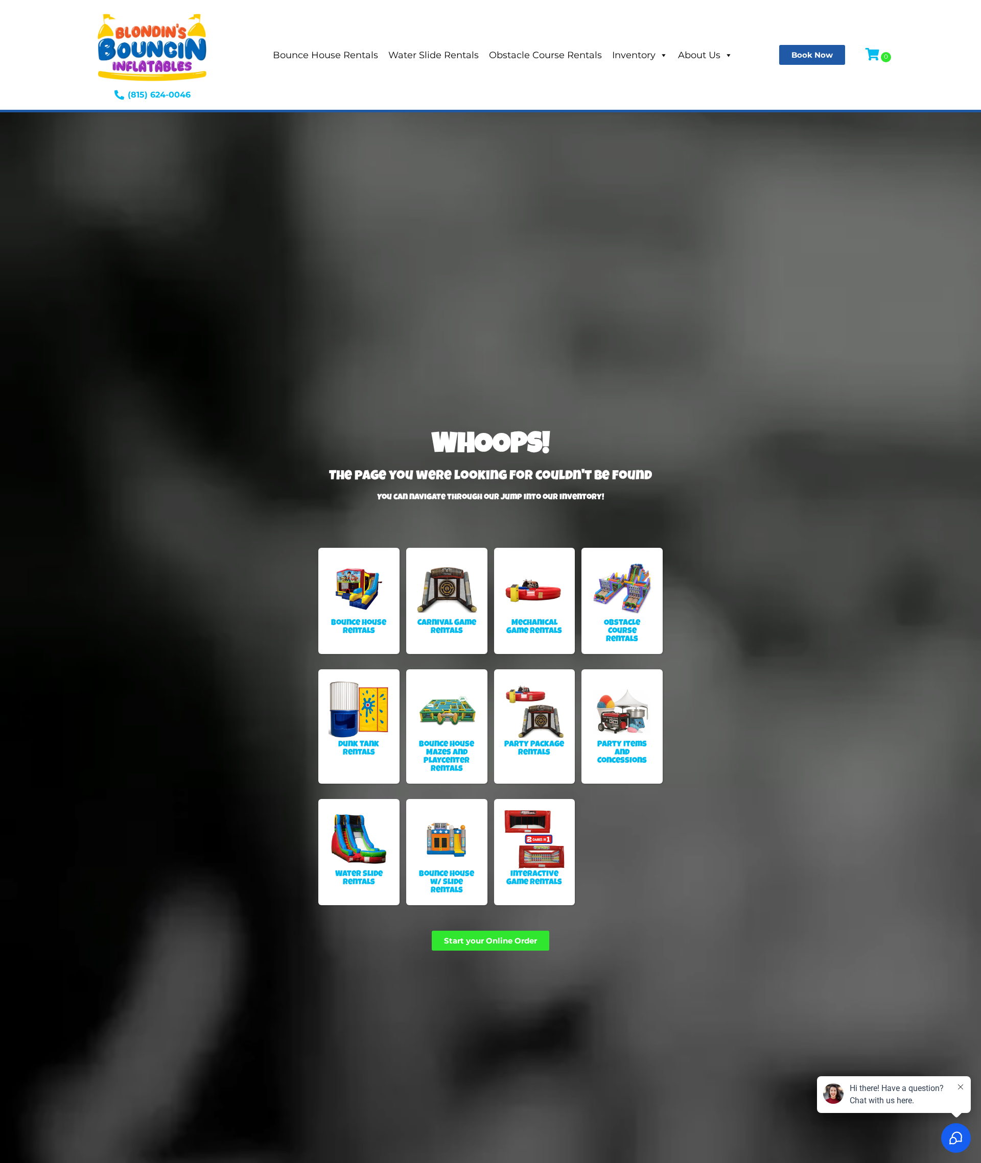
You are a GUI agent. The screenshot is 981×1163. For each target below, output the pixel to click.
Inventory (634, 55)
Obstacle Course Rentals (545, 55)
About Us (699, 55)
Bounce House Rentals (325, 55)
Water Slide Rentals (433, 55)
